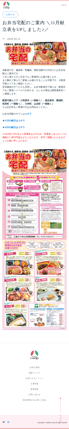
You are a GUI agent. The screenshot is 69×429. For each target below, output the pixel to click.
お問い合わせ (34, 394)
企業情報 (34, 384)
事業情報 (34, 389)
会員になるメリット (34, 378)
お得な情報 (34, 367)
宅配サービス (34, 373)
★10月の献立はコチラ (13, 127)
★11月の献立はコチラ (13, 120)
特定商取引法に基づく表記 (34, 400)
